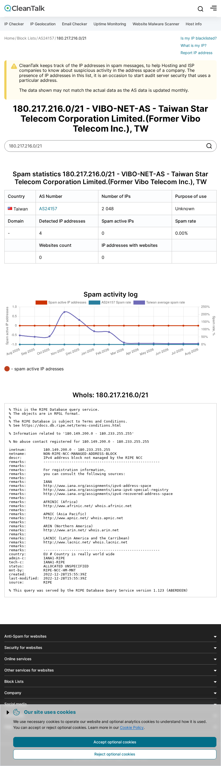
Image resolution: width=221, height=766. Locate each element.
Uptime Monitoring (110, 24)
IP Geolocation (43, 24)
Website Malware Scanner (156, 24)
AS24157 (48, 208)
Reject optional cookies (114, 754)
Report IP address (196, 52)
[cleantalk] (24, 8)
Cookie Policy (132, 727)
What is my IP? (193, 45)
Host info (194, 24)
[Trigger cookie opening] (8, 712)
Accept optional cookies (115, 742)
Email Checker (74, 24)
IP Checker (14, 24)
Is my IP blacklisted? (199, 38)
